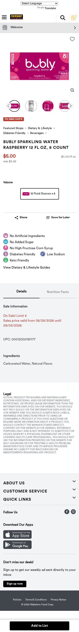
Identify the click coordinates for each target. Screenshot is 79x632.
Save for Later (60, 217)
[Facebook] (66, 513)
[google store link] (17, 548)
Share (23, 217)
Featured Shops (13, 128)
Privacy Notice (58, 600)
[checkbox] (72, 39)
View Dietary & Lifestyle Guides (26, 267)
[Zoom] (72, 90)
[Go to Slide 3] (48, 106)
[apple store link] (17, 538)
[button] (62, 18)
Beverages (37, 133)
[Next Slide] (71, 106)
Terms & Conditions (36, 600)
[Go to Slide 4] (65, 106)
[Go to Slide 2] (31, 106)
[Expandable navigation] (4, 17)
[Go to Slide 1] (14, 106)
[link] (58, 217)
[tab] (21, 292)
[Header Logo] (16, 17)
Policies (17, 600)
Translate (50, 8)
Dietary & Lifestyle (40, 128)
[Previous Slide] (8, 106)
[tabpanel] (39, 332)
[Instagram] (73, 513)
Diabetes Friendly (14, 133)
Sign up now (15, 583)
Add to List (39, 626)
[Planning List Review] (73, 19)
